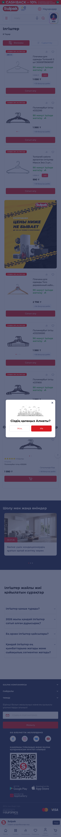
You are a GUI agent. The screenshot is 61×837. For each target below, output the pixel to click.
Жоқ (19, 428)
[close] (52, 403)
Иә (41, 428)
